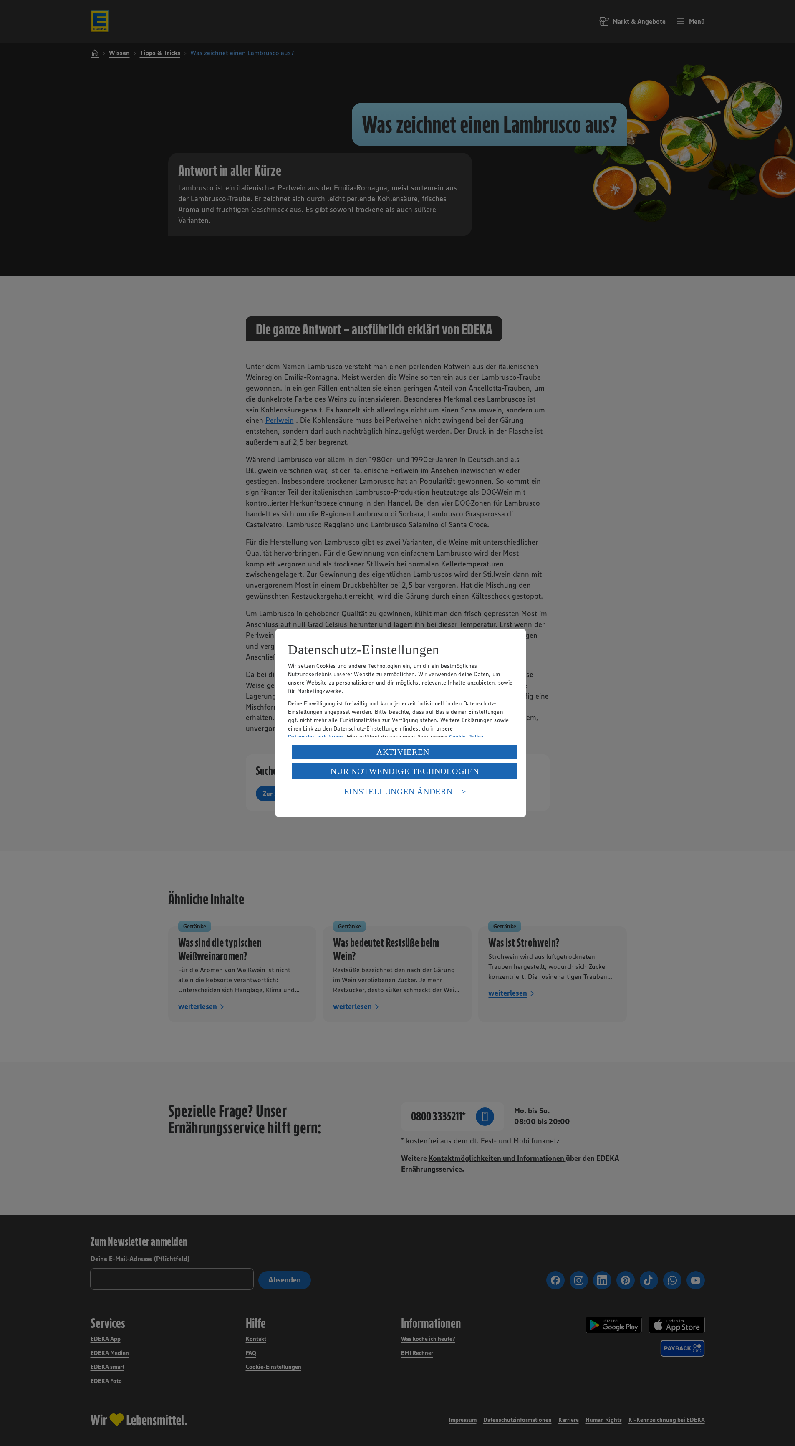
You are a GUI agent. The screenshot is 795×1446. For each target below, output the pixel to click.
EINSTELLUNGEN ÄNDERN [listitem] (398, 791)
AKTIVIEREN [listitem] (402, 751)
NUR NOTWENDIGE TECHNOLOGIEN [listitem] (405, 771)
